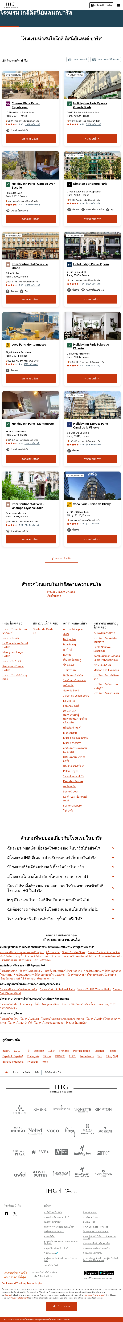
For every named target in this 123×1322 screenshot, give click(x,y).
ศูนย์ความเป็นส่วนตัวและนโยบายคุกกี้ (60, 1259)
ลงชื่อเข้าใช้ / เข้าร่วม (103, 5)
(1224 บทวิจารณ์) (93, 284)
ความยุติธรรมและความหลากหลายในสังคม (61, 1242)
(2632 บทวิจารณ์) (32, 124)
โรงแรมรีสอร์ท (8, 960)
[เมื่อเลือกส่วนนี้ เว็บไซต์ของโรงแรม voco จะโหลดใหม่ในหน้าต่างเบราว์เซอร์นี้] (53, 1130)
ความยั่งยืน (49, 1236)
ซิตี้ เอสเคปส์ (53, 952)
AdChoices (50, 1252)
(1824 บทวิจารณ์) (32, 204)
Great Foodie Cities (73, 952)
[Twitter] (15, 1214)
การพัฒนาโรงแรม (92, 1217)
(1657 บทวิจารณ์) (93, 124)
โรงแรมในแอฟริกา (76, 1022)
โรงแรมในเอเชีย (29, 1018)
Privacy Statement (19, 1297)
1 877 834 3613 (42, 1275)
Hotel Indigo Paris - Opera (91, 264)
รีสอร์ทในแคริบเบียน (30, 970)
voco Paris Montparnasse (29, 344)
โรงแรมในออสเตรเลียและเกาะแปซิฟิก (62, 1018)
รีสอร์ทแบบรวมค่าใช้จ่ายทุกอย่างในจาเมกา (91, 974)
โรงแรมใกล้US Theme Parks (94, 989)
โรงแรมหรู (26, 1004)
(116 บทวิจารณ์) (93, 203)
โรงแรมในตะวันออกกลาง (48, 1022)
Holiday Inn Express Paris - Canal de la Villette (91, 425)
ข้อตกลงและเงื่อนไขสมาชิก (96, 1248)
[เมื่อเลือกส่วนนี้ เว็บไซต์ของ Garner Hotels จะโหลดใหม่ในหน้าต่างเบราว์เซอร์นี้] (103, 1152)
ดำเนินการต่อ (61, 1306)
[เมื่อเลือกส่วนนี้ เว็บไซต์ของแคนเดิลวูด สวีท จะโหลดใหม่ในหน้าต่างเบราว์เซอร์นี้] (103, 1173)
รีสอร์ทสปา (24, 960)
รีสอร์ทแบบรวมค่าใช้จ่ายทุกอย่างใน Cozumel (39, 974)
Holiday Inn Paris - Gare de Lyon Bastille (33, 185)
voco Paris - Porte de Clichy (92, 504)
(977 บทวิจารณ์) (93, 524)
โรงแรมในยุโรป (9, 1018)
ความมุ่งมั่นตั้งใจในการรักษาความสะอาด (99, 1237)
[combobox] (78, 59)
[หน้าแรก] (6, 1072)
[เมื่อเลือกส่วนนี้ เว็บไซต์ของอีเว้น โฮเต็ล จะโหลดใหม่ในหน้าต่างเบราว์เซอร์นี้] (40, 1152)
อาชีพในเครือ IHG (53, 1212)
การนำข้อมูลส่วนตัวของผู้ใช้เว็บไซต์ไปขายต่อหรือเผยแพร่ (100, 1259)
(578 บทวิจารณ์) (31, 364)
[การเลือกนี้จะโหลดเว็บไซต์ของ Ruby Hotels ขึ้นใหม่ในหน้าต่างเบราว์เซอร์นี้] (70, 1130)
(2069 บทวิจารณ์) (94, 444)
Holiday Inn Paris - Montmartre (33, 423)
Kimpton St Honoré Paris (90, 183)
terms (8, 1294)
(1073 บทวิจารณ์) (32, 525)
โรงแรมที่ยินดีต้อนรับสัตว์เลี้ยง (78, 1004)
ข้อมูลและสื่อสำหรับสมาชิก (96, 1243)
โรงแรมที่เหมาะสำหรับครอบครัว (18, 989)
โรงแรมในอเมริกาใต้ (20, 1022)
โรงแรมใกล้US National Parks (57, 989)
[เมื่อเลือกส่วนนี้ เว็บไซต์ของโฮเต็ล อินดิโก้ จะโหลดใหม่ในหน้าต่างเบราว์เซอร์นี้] (18, 1130)
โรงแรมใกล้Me (8, 1004)
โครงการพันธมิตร (53, 1221)
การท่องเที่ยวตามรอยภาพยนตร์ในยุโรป (22, 952)
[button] (118, 5)
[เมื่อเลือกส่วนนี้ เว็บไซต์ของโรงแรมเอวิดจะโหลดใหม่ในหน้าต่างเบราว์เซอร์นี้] (19, 1173)
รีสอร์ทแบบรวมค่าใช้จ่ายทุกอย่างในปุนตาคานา (27, 978)
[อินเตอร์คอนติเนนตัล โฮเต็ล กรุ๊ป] (10, 5)
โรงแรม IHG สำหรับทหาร (95, 1231)
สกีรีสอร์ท (90, 956)
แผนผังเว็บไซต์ (51, 1265)
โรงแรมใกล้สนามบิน (110, 956)
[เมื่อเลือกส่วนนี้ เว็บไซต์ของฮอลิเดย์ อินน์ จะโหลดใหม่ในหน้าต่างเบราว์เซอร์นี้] (82, 1152)
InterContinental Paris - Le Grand (30, 266)
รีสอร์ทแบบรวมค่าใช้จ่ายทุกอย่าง (63, 970)
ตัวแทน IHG (89, 1221)
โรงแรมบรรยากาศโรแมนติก (68, 956)
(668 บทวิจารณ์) (93, 365)
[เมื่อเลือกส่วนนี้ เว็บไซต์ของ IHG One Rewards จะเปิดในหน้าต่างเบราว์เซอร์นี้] (61, 1191)
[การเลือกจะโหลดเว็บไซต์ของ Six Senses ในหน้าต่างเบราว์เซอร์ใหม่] (19, 1108)
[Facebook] (7, 1214)
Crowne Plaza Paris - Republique (26, 105)
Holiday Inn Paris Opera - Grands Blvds (90, 105)
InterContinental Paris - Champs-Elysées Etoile (28, 506)
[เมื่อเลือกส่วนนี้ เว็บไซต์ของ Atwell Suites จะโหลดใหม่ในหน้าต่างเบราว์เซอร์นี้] (40, 1173)
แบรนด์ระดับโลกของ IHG (56, 1217)
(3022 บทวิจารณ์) (32, 285)
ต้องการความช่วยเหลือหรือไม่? (59, 1226)
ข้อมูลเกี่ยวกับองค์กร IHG (56, 1248)
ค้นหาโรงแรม (90, 1212)
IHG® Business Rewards (95, 1226)
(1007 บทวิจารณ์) (32, 443)
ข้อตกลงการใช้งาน (92, 1252)
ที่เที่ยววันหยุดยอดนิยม (46, 1004)
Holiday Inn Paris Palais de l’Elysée (91, 346)
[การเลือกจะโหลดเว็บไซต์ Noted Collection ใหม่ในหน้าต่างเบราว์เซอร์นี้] (35, 1130)
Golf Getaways (42, 960)
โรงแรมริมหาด (8, 970)
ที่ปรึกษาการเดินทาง (54, 1231)
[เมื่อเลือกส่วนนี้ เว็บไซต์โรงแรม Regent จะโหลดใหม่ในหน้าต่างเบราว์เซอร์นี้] (40, 1108)
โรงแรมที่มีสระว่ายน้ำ (37, 956)
